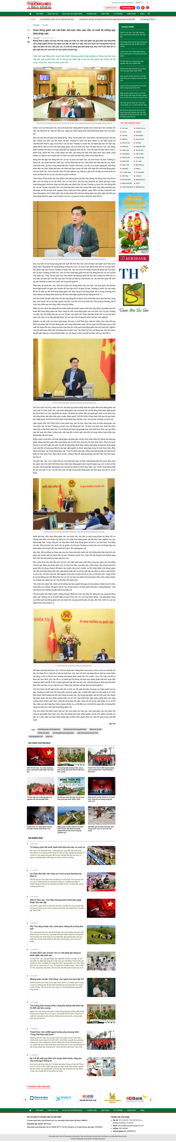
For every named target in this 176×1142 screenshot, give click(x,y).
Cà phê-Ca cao (140, 128)
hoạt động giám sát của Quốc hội (49, 729)
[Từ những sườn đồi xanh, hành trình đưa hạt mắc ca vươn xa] (101, 855)
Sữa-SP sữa (139, 150)
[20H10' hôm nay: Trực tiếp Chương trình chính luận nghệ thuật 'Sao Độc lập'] (40, 756)
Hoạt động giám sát (35, 736)
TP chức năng (126, 172)
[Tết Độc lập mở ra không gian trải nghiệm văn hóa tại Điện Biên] (40, 786)
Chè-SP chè (126, 143)
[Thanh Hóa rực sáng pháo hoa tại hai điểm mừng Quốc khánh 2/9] (40, 815)
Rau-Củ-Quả (140, 139)
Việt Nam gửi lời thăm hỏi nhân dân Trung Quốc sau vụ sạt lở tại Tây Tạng (124, 19)
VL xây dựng (140, 172)
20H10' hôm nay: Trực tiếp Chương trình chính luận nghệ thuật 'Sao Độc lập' (40, 770)
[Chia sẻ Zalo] (28, 37)
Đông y (138, 168)
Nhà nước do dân (95, 729)
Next (150, 1097)
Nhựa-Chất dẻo (127, 183)
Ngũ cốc (124, 139)
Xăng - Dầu (125, 165)
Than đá (138, 176)
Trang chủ (36, 25)
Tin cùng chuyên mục (39, 743)
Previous (25, 1097)
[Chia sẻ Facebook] (28, 42)
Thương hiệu (91, 14)
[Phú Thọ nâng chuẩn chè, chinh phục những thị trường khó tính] (101, 934)
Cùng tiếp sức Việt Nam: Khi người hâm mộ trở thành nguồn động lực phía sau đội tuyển (68, 19)
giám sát (49, 736)
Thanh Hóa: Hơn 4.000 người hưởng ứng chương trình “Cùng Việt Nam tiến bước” (101, 770)
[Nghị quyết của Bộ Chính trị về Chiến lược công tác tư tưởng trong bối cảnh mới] (101, 786)
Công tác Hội (52, 14)
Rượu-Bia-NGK (140, 146)
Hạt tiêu (124, 135)
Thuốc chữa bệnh (127, 187)
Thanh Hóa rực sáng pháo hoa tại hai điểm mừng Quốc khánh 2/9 (39, 828)
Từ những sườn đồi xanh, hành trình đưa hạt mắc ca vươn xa (57, 847)
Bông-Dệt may (140, 180)
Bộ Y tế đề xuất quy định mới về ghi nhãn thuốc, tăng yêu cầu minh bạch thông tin (56, 1059)
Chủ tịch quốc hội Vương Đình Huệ (75, 729)
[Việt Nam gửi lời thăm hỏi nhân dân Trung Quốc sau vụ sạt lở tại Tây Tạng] (101, 815)
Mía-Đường (139, 135)
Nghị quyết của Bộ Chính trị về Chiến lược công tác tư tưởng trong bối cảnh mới (101, 799)
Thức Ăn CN (126, 157)
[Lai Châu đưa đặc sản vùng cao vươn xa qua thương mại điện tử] (101, 881)
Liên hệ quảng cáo (127, 8)
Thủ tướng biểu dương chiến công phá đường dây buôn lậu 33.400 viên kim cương (70, 770)
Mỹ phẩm (125, 168)
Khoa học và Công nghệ (72, 14)
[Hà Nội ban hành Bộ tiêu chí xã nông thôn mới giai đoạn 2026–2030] (71, 786)
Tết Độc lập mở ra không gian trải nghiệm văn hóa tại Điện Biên (39, 798)
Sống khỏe (131, 14)
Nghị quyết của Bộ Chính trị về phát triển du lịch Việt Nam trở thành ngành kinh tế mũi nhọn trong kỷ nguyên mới (70, 830)
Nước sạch (125, 150)
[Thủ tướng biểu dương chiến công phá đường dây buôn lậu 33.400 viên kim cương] (71, 756)
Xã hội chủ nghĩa (43, 733)
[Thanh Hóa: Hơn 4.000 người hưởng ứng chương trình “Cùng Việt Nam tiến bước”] (101, 756)
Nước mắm (125, 161)
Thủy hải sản (140, 157)
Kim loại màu (126, 180)
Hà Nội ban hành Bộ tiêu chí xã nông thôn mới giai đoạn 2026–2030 (70, 798)
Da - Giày (139, 161)
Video (142, 14)
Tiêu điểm (39, 14)
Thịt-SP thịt (139, 154)
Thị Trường (118, 14)
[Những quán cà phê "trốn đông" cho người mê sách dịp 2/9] (101, 987)
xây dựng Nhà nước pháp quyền (63, 733)
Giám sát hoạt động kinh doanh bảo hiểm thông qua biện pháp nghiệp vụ (65, 56)
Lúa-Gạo (125, 128)
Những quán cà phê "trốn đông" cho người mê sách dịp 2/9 (57, 979)
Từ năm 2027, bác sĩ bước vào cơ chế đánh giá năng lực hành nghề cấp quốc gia (55, 954)
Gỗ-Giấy (138, 143)
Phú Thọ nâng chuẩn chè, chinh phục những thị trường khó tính (56, 927)
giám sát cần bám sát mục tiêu (88, 733)
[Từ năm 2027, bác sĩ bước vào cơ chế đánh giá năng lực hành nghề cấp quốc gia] (101, 961)
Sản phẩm (105, 14)
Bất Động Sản (140, 187)
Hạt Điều (138, 132)
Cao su (124, 132)
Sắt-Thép (125, 176)
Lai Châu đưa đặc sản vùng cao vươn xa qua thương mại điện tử (55, 874)
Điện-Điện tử (140, 165)
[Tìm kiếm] (147, 7)
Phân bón (125, 146)
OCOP (138, 183)
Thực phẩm (125, 154)
